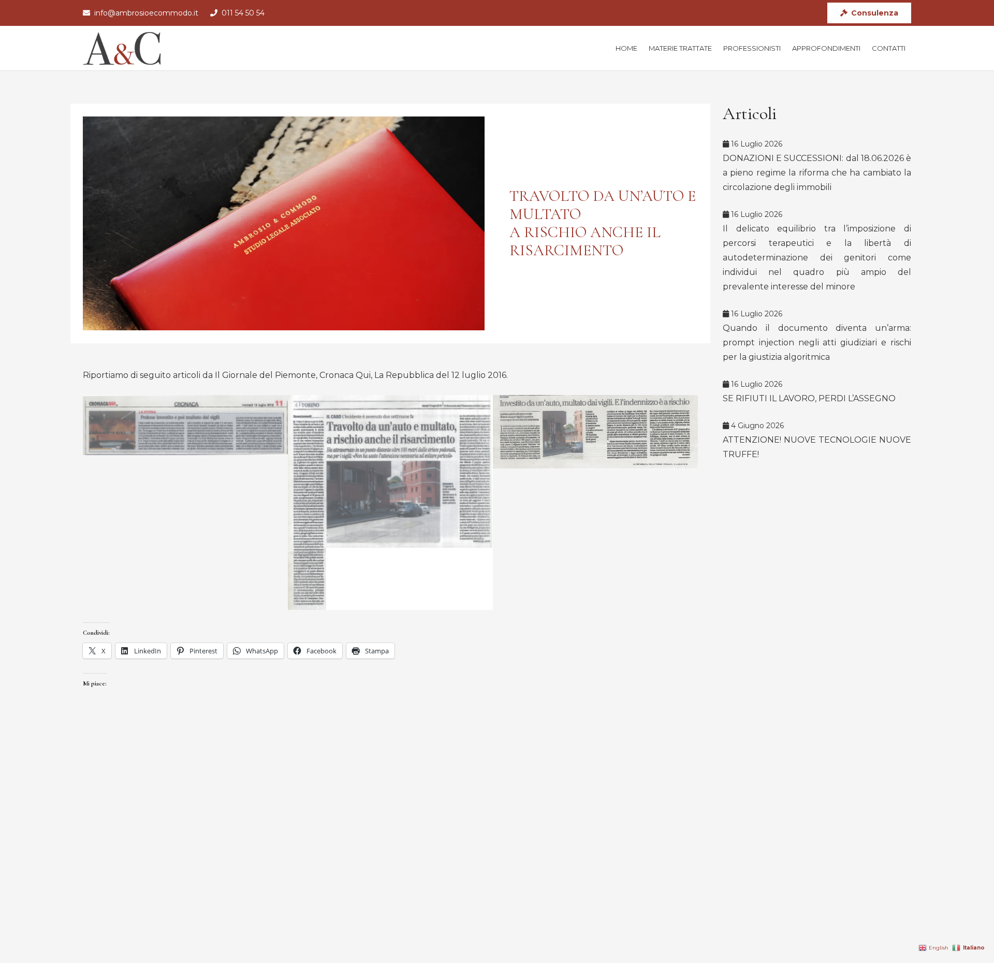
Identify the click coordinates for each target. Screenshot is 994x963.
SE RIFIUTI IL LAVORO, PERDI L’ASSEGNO (809, 398)
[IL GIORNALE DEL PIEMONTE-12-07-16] (390, 502)
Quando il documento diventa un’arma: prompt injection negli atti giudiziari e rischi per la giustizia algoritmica (817, 342)
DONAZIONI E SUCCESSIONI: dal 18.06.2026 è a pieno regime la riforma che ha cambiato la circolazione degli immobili (817, 172)
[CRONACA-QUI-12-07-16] (185, 425)
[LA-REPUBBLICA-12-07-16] (595, 432)
